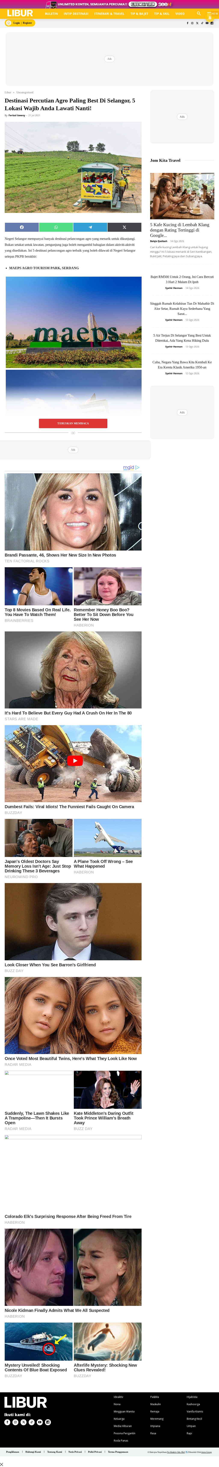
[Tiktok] (202, 23)
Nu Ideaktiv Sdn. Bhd (176, 1452)
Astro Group (206, 1452)
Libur (8, 92)
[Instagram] (192, 23)
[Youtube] (206, 23)
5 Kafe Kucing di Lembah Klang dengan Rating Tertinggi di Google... (179, 230)
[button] (199, 14)
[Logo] (20, 13)
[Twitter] (197, 23)
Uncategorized (24, 92)
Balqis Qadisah (158, 241)
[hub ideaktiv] (209, 12)
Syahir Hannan (173, 288)
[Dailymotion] (211, 23)
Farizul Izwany (17, 115)
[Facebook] (187, 23)
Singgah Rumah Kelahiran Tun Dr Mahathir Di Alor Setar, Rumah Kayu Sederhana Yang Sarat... (182, 309)
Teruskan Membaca (73, 423)
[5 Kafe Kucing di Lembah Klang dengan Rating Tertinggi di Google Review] (182, 196)
